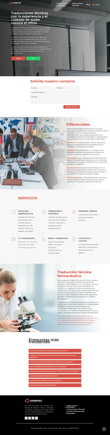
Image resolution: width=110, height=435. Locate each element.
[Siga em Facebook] (26, 418)
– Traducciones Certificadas (71, 406)
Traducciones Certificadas (61, 5)
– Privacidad (70, 413)
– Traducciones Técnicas (75, 409)
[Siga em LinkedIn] (33, 418)
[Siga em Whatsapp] (36, 418)
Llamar (18, 58)
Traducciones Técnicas (77, 5)
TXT (33, 58)
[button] (104, 429)
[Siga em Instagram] (29, 418)
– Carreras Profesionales (74, 411)
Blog (88, 5)
